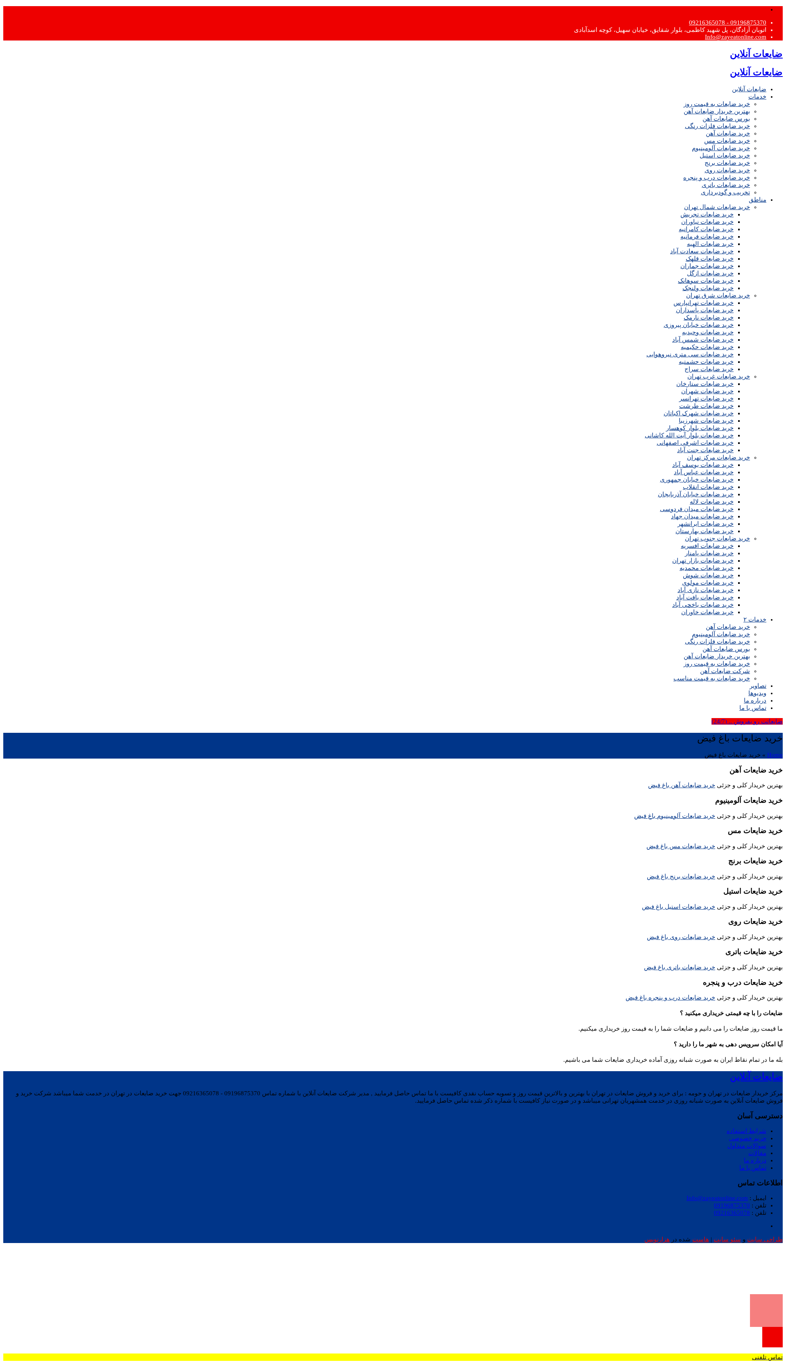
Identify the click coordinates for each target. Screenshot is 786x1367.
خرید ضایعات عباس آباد (704, 472)
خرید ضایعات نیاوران (707, 221)
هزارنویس (657, 1239)
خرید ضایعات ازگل (710, 273)
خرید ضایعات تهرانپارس (703, 303)
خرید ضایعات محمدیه (707, 568)
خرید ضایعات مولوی (708, 582)
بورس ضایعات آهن (726, 118)
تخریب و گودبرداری (725, 192)
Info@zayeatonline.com (735, 37)
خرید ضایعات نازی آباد (706, 590)
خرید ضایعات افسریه (707, 546)
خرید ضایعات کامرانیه (706, 229)
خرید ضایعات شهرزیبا (706, 420)
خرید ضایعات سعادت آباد (702, 251)
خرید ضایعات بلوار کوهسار (700, 428)
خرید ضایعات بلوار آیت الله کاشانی (689, 435)
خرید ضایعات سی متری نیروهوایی (690, 354)
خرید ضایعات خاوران (707, 612)
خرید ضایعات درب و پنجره (716, 177)
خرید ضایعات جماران (707, 266)
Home (775, 755)
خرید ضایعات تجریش (707, 214)
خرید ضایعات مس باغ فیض (680, 846)
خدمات (757, 96)
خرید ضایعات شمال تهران (717, 207)
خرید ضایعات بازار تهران (703, 560)
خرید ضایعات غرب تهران (718, 376)
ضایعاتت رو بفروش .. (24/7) (747, 721)
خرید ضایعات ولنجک (708, 288)
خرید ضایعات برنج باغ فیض (681, 876)
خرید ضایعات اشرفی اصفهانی (695, 442)
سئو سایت (727, 1239)
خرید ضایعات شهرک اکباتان (699, 413)
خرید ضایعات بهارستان (704, 531)
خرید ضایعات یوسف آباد (703, 465)
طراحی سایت (765, 1239)
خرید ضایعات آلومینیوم (721, 148)
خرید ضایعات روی (727, 170)
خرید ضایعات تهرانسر (706, 398)
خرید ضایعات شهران (707, 391)
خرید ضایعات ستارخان (705, 384)
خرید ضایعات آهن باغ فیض (681, 785)
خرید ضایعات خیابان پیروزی (699, 325)
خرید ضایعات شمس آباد (703, 339)
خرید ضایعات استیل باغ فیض (678, 906)
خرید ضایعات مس (727, 140)
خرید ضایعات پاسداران (705, 310)
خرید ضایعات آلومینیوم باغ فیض (674, 816)
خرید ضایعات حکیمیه (707, 347)
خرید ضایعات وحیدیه (708, 332)
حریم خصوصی (747, 1138)
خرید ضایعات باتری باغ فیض (679, 967)
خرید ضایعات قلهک (710, 258)
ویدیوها (757, 693)
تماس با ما (752, 708)
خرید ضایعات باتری (726, 185)
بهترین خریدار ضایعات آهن (717, 111)
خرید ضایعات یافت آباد (705, 597)
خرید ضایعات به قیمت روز (717, 104)
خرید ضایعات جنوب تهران (717, 538)
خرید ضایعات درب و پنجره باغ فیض (670, 997)
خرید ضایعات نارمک (709, 317)
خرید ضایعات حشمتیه (706, 361)
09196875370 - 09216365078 (727, 22)
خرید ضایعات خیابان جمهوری (697, 479)
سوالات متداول (746, 1145)
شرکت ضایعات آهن (725, 671)
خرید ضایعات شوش (708, 575)
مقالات (757, 1153)
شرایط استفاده (746, 1131)
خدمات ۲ (754, 619)
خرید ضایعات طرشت (706, 406)
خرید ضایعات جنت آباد (705, 450)
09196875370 (732, 1205)
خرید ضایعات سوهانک (706, 280)
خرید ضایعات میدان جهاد (702, 516)
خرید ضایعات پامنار (709, 553)
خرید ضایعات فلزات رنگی (717, 126)
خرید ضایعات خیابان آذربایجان (696, 494)
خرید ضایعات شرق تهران (718, 295)
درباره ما (755, 700)
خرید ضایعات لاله (712, 501)
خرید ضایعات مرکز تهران (718, 457)
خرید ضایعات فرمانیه (707, 236)
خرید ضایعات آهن (728, 133)
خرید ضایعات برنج (727, 163)
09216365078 (732, 1212)
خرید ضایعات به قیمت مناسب (711, 678)
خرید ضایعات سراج (709, 369)
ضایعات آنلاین (749, 89)
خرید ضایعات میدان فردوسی (697, 509)
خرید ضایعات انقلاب (708, 487)
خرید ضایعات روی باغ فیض (681, 937)
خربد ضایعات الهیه (710, 244)
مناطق (757, 199)
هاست (700, 1239)
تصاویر (758, 685)
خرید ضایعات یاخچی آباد (703, 604)
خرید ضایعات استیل (725, 155)
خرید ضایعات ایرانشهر (706, 523)
